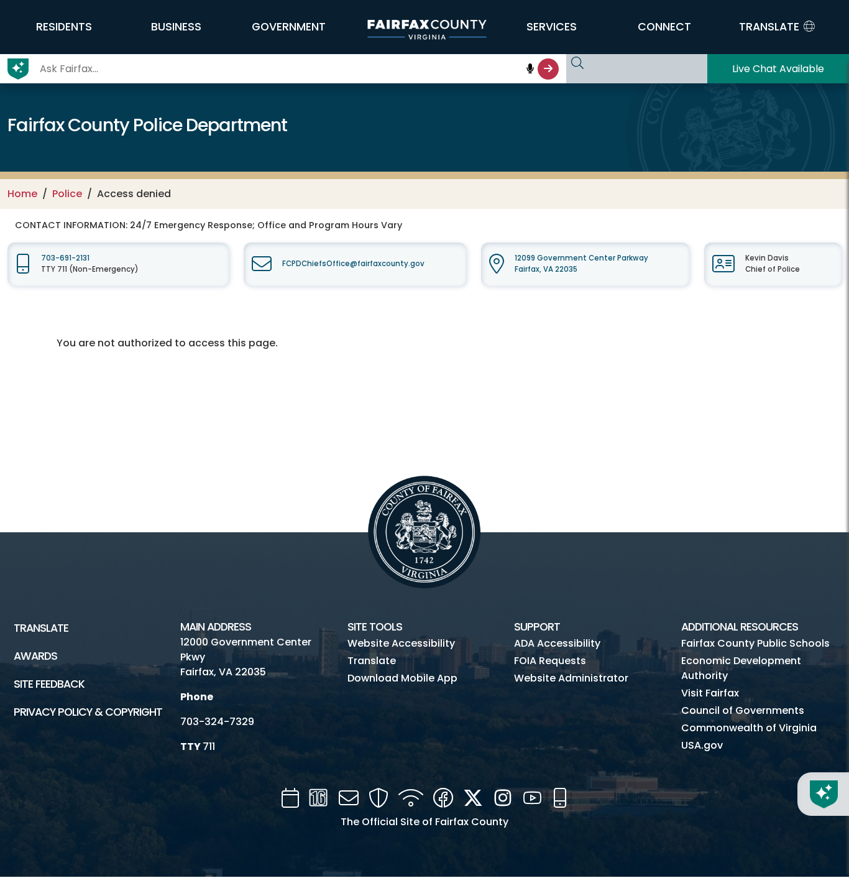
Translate (41, 628)
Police (67, 194)
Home (22, 194)
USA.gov (702, 745)
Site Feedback (49, 684)
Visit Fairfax (710, 693)
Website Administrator (571, 678)
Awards (35, 656)
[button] (63, 27)
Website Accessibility (401, 643)
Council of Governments (742, 710)
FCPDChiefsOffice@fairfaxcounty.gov (353, 264)
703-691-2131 (65, 258)
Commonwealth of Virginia (749, 728)
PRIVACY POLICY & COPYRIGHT (88, 712)
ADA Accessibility (557, 643)
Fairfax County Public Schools (755, 643)
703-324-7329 (217, 721)
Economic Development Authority (741, 668)
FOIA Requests (550, 661)
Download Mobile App (402, 678)
